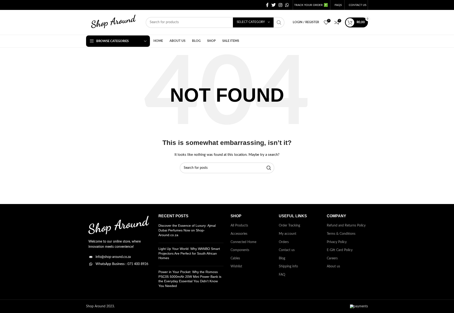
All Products (239, 225)
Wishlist (236, 266)
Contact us (287, 250)
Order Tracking (289, 225)
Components (240, 250)
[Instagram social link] (280, 5)
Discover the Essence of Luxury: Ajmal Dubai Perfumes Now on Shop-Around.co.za (187, 230)
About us (333, 266)
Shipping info (288, 266)
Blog (282, 258)
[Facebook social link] (267, 5)
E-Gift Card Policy (340, 250)
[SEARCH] (279, 22)
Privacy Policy (337, 242)
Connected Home (243, 242)
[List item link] (118, 257)
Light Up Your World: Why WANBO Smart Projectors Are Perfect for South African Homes (189, 253)
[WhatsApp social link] (287, 5)
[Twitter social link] (273, 5)
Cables (235, 258)
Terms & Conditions (341, 233)
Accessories (239, 233)
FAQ (282, 274)
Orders (284, 242)
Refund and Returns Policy (346, 225)
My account (287, 233)
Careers (332, 258)
